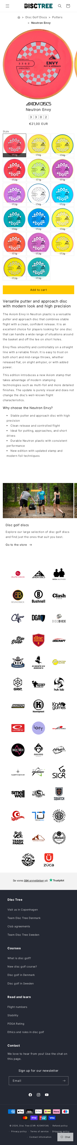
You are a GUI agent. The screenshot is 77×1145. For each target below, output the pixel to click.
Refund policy (60, 1125)
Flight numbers (17, 1006)
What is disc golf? (19, 958)
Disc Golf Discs (36, 17)
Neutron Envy (41, 23)
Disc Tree (24, 1125)
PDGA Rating (15, 1023)
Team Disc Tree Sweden (23, 934)
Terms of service (39, 1131)
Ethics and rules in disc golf (25, 1032)
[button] (7, 6)
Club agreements (18, 926)
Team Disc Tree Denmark (24, 917)
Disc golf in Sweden (20, 983)
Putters (57, 17)
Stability (12, 1015)
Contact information (40, 1137)
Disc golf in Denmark (21, 974)
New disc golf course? (22, 966)
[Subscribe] (64, 1080)
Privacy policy (19, 1131)
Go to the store (16, 544)
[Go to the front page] (18, 17)
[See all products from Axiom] (38, 103)
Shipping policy (61, 1131)
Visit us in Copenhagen (22, 909)
